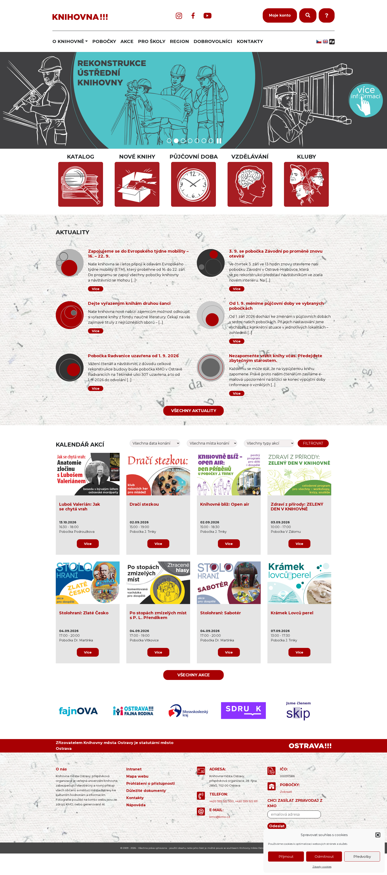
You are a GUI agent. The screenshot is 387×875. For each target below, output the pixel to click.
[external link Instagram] (179, 15)
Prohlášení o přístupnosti (150, 783)
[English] (326, 41)
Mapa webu (137, 776)
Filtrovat (313, 443)
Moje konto (280, 15)
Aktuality (72, 232)
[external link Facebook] (193, 16)
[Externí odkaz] (310, 745)
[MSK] (138, 711)
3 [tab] (183, 140)
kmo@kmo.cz (219, 817)
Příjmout (286, 856)
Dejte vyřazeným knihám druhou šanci (129, 303)
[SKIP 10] (303, 711)
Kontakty (135, 798)
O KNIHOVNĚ (68, 41)
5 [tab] (197, 140)
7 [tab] (211, 140)
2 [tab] (176, 140)
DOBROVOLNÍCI (213, 41)
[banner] (99, 17)
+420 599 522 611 (246, 801)
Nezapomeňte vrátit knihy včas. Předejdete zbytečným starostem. (275, 358)
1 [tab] (169, 140)
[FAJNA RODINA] (83, 711)
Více (95, 289)
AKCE (126, 41)
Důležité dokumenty (146, 791)
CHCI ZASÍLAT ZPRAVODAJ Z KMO (294, 803)
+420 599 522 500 (221, 801)
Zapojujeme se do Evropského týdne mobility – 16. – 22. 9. (138, 254)
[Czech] (319, 41)
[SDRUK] (193, 711)
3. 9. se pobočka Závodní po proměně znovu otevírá (275, 254)
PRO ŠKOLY (151, 41)
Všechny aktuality (193, 410)
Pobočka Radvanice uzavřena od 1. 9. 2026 (133, 355)
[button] (378, 835)
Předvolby (362, 856)
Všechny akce (193, 675)
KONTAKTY (250, 41)
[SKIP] (248, 711)
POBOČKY (104, 41)
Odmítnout (324, 856)
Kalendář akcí (80, 444)
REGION (179, 41)
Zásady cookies (321, 866)
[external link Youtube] (208, 16)
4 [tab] (190, 140)
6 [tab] (204, 140)
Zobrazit (286, 791)
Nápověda (136, 805)
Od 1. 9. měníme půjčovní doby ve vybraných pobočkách (276, 306)
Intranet (134, 769)
